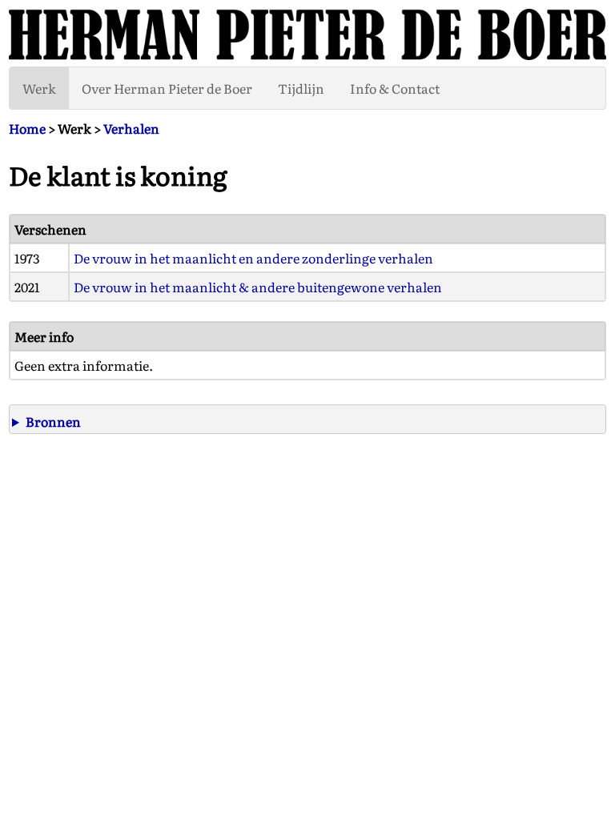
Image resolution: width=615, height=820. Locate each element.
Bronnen (53, 421)
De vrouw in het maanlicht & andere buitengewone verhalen (258, 286)
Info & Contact (395, 88)
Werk (39, 88)
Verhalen (131, 128)
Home (27, 128)
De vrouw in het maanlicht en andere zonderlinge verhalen (253, 257)
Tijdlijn (301, 88)
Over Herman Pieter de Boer (167, 88)
